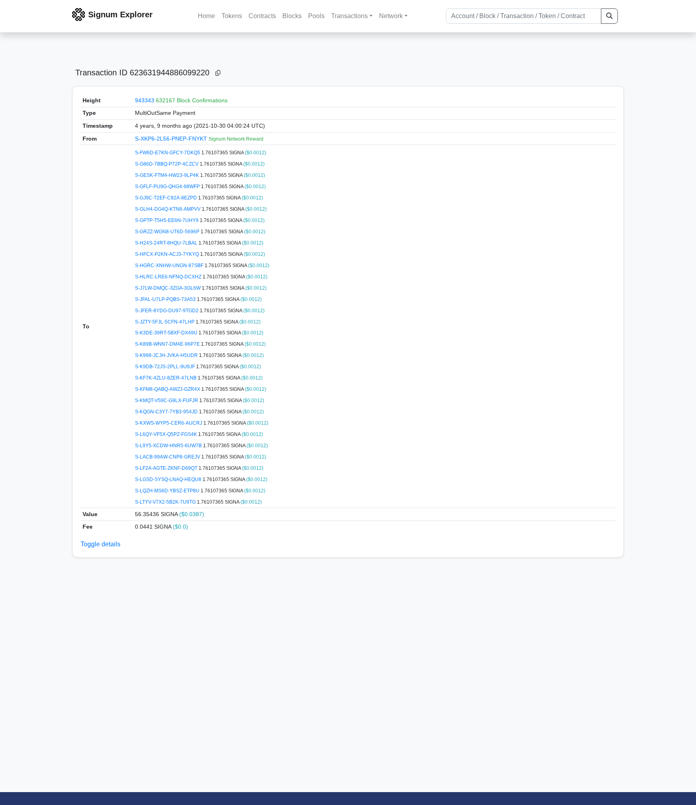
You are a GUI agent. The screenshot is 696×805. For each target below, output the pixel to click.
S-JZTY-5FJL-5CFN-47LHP (165, 322)
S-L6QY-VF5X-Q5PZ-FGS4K (166, 434)
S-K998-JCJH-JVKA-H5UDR (167, 355)
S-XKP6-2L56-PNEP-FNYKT (172, 138)
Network (391, 15)
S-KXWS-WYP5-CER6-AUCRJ (169, 423)
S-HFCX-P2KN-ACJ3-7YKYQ (167, 254)
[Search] (609, 16)
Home (206, 15)
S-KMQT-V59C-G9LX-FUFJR (167, 400)
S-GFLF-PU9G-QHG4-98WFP (168, 186)
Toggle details (100, 544)
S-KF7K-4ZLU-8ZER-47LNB (166, 378)
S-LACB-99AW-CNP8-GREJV (168, 457)
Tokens (232, 15)
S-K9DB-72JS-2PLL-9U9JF (165, 366)
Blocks (292, 15)
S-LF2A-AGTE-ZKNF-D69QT (167, 468)
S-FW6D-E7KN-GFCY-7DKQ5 (168, 153)
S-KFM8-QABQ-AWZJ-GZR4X (168, 389)
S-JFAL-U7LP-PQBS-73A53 (166, 299)
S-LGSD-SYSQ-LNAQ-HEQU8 (169, 479)
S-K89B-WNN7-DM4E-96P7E (168, 344)
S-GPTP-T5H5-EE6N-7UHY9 (167, 220)
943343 (144, 100)
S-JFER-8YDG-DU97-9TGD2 (167, 310)
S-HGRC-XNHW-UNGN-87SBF (170, 265)
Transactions (349, 15)
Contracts (262, 15)
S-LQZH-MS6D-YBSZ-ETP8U (168, 491)
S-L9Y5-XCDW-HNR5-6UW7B (169, 445)
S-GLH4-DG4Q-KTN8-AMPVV (168, 209)
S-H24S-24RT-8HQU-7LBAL (167, 243)
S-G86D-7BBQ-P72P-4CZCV (167, 164)
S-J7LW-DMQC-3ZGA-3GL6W (168, 288)
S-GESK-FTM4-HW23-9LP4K (167, 175)
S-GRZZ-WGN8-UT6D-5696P (168, 231)
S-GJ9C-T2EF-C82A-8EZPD (166, 198)
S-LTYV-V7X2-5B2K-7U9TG (166, 502)
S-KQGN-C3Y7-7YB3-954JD (167, 412)
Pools (316, 15)
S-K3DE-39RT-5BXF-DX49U (167, 333)
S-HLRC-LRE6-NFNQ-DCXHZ (169, 277)
